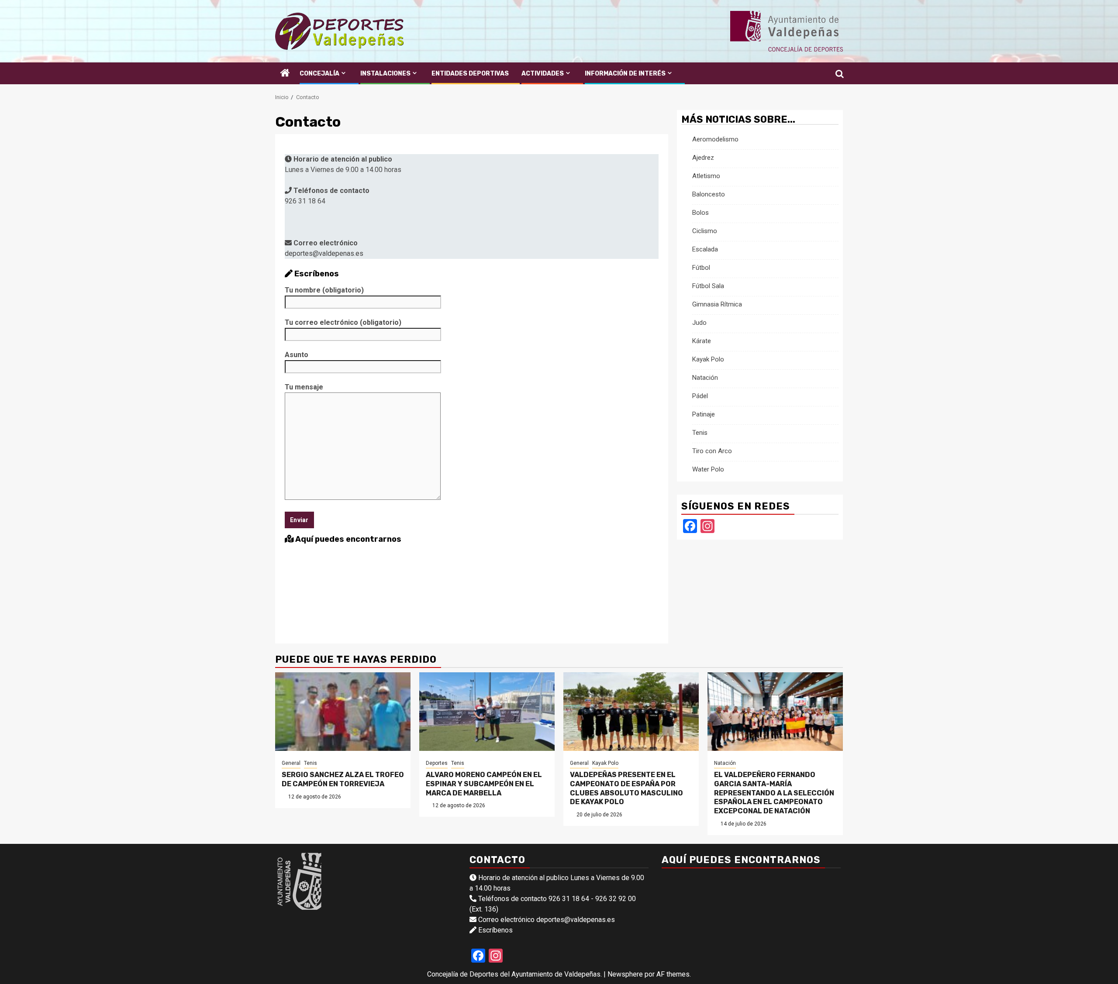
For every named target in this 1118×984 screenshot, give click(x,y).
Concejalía (319, 73)
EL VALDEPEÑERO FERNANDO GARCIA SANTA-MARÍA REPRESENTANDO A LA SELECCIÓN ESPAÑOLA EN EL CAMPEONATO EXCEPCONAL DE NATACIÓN (774, 793)
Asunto (296, 355)
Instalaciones (385, 73)
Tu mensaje (304, 387)
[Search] (836, 73)
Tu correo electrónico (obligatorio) (343, 322)
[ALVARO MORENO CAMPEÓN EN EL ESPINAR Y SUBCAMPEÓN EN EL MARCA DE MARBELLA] (487, 711)
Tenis (699, 433)
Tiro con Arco (712, 451)
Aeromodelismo (715, 139)
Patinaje (703, 414)
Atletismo (706, 176)
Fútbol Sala (708, 286)
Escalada (705, 249)
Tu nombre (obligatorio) (324, 290)
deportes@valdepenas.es (324, 253)
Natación (705, 378)
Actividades (542, 73)
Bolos (700, 213)
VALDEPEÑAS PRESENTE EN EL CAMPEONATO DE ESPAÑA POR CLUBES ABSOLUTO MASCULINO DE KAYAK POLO (626, 788)
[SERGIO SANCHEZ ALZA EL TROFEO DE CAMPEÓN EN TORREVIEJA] (343, 711)
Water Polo (708, 469)
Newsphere (625, 974)
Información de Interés (625, 73)
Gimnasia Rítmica (717, 304)
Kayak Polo (708, 359)
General (291, 763)
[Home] (285, 74)
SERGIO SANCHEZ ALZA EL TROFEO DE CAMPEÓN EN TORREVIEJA (343, 779)
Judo (699, 323)
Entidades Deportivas (470, 73)
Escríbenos (495, 930)
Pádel (700, 396)
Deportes (437, 763)
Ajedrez (703, 158)
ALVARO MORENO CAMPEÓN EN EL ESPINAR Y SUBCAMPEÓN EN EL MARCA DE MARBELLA (484, 784)
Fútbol (701, 268)
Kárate (701, 341)
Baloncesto (708, 194)
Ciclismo (704, 231)
